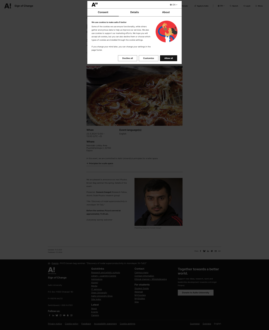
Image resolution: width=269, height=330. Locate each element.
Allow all (168, 58)
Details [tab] (134, 12)
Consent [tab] (103, 12)
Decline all (127, 58)
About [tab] (166, 12)
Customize (148, 58)
